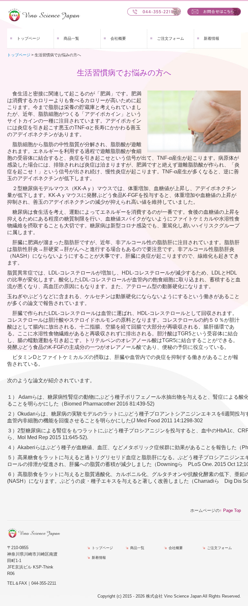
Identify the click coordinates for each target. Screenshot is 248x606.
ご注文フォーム (170, 38)
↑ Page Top (230, 510)
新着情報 (211, 38)
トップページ (28, 38)
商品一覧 (71, 38)
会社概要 (118, 38)
